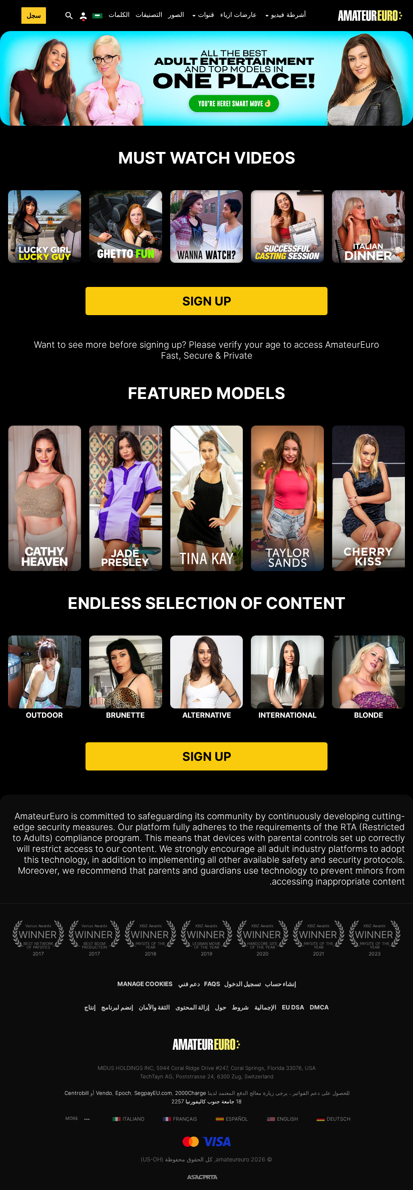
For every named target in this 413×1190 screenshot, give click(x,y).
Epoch (123, 1093)
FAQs (212, 984)
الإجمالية (265, 1007)
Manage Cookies (145, 984)
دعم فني (189, 984)
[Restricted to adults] (216, 1176)
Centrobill (77, 1093)
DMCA (319, 1007)
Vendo (104, 1093)
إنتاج (90, 1007)
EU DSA (293, 1007)
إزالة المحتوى (192, 1007)
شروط (240, 1007)
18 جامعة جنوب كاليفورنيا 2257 (206, 1101)
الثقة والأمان (154, 1007)
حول (220, 1007)
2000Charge (190, 1093)
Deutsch (338, 1119)
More (72, 1118)
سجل (34, 15)
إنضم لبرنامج (117, 1007)
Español (237, 1119)
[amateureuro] (370, 15)
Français (185, 1119)
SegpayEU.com (153, 1093)
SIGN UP (206, 301)
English (287, 1119)
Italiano (133, 1119)
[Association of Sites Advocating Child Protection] (196, 1176)
